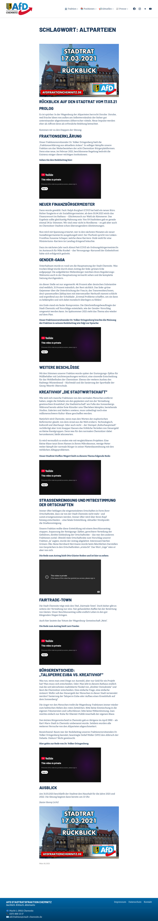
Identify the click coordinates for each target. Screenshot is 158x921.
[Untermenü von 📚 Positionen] (96, 9)
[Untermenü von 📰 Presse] (127, 9)
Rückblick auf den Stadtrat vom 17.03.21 (78, 101)
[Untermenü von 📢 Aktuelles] (113, 9)
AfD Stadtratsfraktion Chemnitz (29, 902)
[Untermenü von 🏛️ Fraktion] (77, 9)
